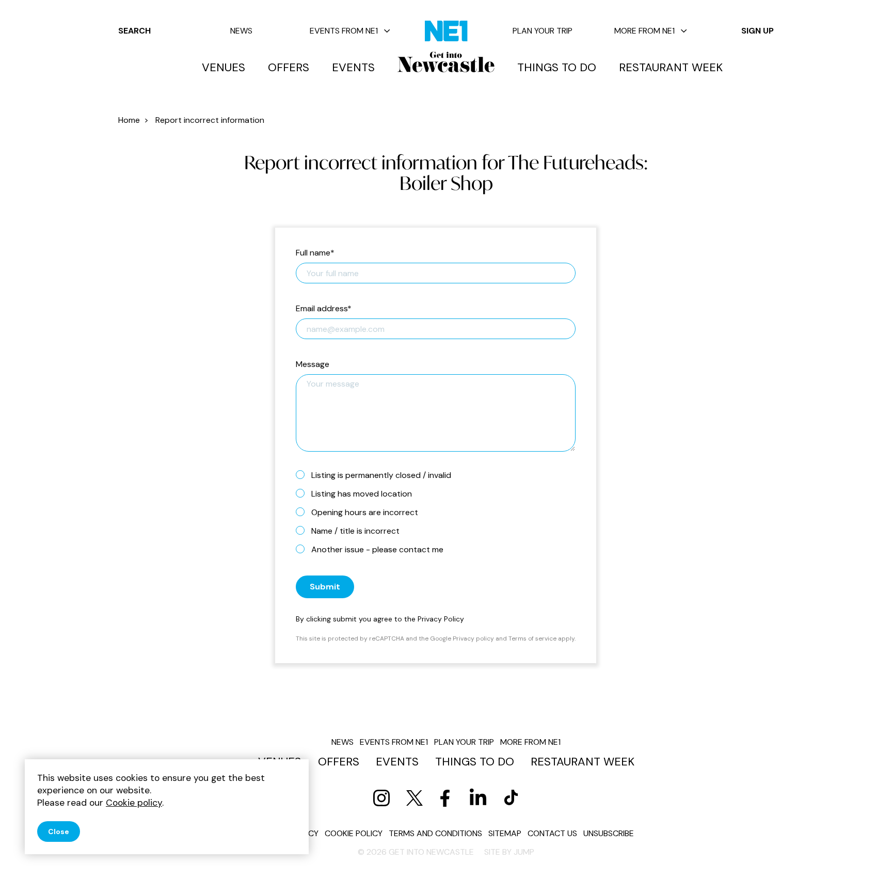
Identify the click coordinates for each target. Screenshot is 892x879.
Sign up (757, 30)
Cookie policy (354, 833)
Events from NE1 (344, 30)
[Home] (446, 62)
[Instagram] (381, 798)
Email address (324, 309)
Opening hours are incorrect (364, 512)
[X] (414, 798)
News (241, 30)
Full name (315, 253)
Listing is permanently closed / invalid (381, 475)
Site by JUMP (509, 851)
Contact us (552, 833)
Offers (288, 67)
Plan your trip (542, 30)
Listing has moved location (361, 493)
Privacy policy (473, 638)
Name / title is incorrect (355, 530)
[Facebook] (445, 798)
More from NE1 (644, 30)
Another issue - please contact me (377, 549)
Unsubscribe (608, 833)
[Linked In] (478, 798)
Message (312, 365)
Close (58, 831)
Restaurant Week (671, 67)
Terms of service (532, 638)
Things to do (556, 67)
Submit (325, 586)
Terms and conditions (435, 833)
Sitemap (504, 833)
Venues (223, 67)
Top (863, 853)
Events (353, 67)
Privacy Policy (441, 619)
